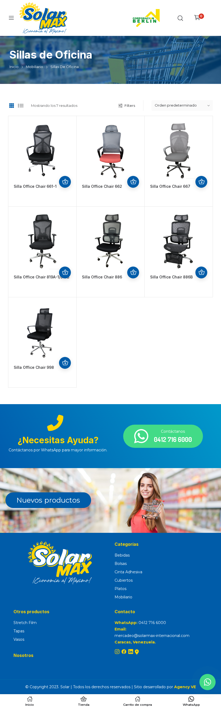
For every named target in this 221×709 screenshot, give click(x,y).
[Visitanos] (137, 652)
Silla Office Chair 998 (34, 367)
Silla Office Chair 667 (170, 186)
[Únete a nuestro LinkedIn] (131, 652)
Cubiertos (124, 580)
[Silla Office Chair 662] (110, 150)
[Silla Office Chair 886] (110, 240)
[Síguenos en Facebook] (124, 652)
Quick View (65, 170)
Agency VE (185, 686)
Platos (120, 588)
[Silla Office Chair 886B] (178, 240)
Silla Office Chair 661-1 (35, 186)
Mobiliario (123, 597)
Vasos (18, 639)
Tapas (18, 631)
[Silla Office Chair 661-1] (42, 150)
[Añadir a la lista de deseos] (65, 158)
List (20, 105)
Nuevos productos (48, 500)
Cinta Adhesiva (128, 572)
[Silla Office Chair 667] (178, 150)
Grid (11, 105)
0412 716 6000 (152, 622)
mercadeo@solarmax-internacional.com (152, 635)
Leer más (65, 182)
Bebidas (122, 555)
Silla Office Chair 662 (102, 186)
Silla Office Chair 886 (102, 277)
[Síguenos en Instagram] (118, 652)
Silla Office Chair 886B (171, 277)
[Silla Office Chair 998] (42, 331)
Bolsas (121, 563)
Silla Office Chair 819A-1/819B (41, 277)
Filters (130, 105)
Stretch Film (25, 622)
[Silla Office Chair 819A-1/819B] (42, 240)
